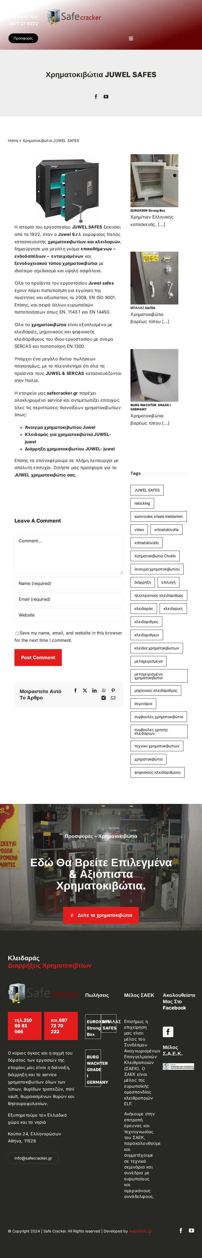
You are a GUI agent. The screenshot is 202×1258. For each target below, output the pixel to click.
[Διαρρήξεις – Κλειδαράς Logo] (74, 10)
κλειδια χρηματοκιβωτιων (156, 648)
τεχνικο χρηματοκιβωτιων (156, 746)
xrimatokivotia (166, 529)
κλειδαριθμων (146, 635)
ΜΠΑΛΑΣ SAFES (142, 308)
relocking (142, 503)
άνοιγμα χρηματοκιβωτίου (157, 569)
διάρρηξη (142, 582)
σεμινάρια (143, 703)
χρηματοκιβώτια (148, 759)
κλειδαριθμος (146, 621)
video (139, 529)
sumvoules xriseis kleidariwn (158, 516)
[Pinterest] (113, 690)
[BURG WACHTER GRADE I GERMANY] (163, 375)
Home (13, 140)
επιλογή (168, 582)
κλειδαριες (173, 608)
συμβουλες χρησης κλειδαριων (151, 731)
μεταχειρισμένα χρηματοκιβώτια (148, 676)
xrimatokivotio (146, 542)
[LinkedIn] (94, 690)
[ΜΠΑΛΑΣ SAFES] (163, 278)
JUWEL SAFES (147, 490)
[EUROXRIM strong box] (163, 180)
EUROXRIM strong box (147, 210)
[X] (85, 690)
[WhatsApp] (103, 690)
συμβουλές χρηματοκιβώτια (158, 716)
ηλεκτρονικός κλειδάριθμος (158, 595)
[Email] (113, 698)
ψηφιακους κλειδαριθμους (157, 772)
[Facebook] (75, 690)
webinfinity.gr (140, 1231)
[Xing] (103, 698)
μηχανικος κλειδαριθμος (155, 690)
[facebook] (96, 96)
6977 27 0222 (23, 23)
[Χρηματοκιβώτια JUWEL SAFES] (67, 156)
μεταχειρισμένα (148, 661)
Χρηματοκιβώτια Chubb (155, 556)
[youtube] (106, 96)
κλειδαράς (143, 608)
